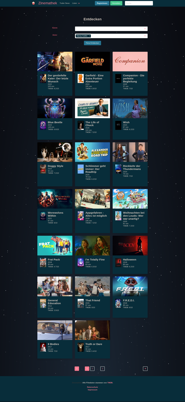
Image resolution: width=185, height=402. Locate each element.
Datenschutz (92, 387)
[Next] (145, 368)
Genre (54, 28)
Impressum (92, 390)
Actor (54, 35)
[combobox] (111, 29)
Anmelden (116, 3)
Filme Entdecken (92, 43)
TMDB (110, 383)
